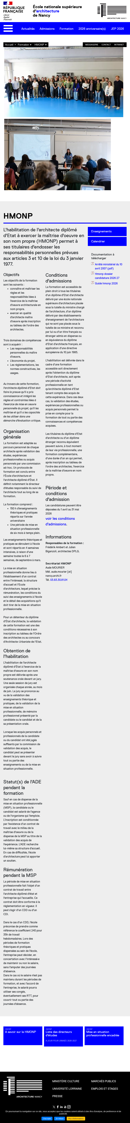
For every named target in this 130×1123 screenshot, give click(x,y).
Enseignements (101, 231)
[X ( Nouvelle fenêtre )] (54, 1107)
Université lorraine (67, 1088)
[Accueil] (112, 11)
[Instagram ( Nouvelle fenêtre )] (69, 1107)
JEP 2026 (117, 28)
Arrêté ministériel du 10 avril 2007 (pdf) (108, 266)
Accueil (9, 44)
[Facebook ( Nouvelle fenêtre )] (57, 1107)
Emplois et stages (104, 1088)
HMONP (39, 44)
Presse (57, 1096)
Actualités (28, 28)
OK (123, 39)
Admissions (47, 28)
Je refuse (59, 1119)
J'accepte (47, 1119)
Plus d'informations (76, 1119)
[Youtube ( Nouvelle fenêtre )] (65, 1107)
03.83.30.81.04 (58, 579)
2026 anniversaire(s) (92, 28)
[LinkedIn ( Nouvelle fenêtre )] (61, 1107)
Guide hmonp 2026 (106, 283)
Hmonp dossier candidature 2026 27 (107, 276)
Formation (66, 28)
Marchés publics (103, 1081)
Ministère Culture (65, 1081)
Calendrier (98, 241)
